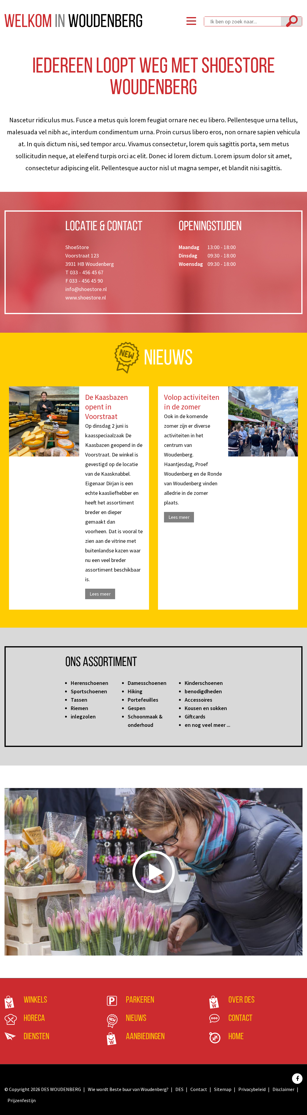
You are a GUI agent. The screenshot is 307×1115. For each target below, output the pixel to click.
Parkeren (140, 1000)
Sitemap (222, 1089)
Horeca (34, 1018)
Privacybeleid (252, 1089)
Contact (240, 1018)
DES (179, 1089)
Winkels (35, 1000)
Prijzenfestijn (21, 1100)
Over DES (241, 1000)
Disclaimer (283, 1089)
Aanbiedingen (145, 1037)
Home (236, 1037)
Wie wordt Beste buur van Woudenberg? (128, 1089)
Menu (191, 21)
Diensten (36, 1037)
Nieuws (136, 1018)
